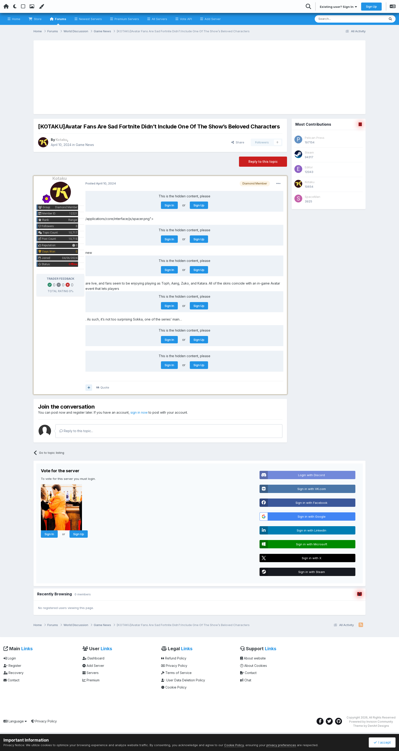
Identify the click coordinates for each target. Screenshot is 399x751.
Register (14, 666)
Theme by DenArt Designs (371, 725)
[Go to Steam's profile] (298, 154)
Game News (85, 145)
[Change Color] (41, 6)
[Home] (6, 6)
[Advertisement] (199, 77)
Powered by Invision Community (371, 721)
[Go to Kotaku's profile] (43, 142)
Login (11, 658)
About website (254, 658)
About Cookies (255, 666)
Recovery (16, 673)
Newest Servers (90, 19)
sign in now (139, 412)
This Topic (371, 19)
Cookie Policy (175, 687)
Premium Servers (126, 19)
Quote (104, 387)
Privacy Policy (176, 666)
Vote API (185, 19)
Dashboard (95, 658)
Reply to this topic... (78, 431)
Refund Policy (175, 658)
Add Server (212, 19)
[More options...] (278, 183)
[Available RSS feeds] (361, 625)
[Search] (390, 19)
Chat (247, 680)
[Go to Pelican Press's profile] (298, 139)
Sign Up (371, 6)
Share (239, 142)
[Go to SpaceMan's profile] (298, 198)
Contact (13, 680)
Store (37, 19)
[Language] (393, 7)
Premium (93, 680)
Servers (92, 673)
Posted (100, 183)
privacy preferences (281, 745)
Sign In (169, 205)
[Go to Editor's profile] (298, 169)
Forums (60, 19)
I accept (384, 742)
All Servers (159, 19)
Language (16, 721)
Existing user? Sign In (337, 7)
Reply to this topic (263, 161)
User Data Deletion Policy (185, 680)
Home (15, 19)
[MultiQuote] (88, 387)
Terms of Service (178, 673)
